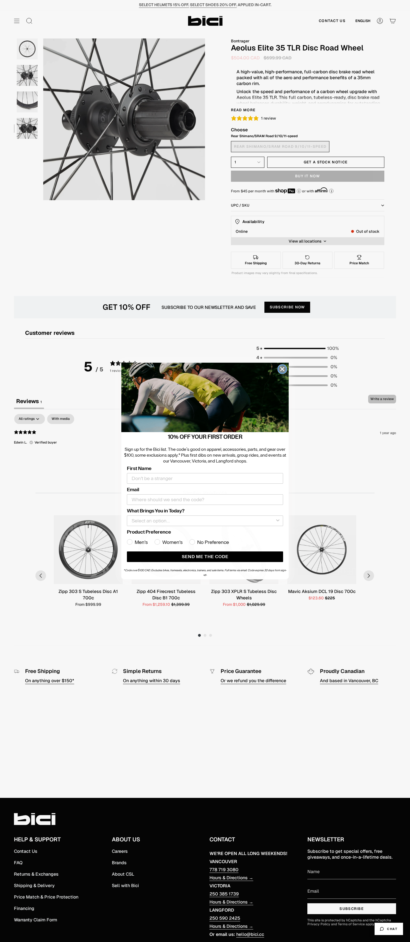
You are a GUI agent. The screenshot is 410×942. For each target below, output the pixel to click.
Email (133, 489)
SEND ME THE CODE (205, 556)
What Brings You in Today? (156, 510)
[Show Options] (278, 521)
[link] (205, 397)
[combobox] (203, 521)
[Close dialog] (282, 369)
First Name (139, 468)
